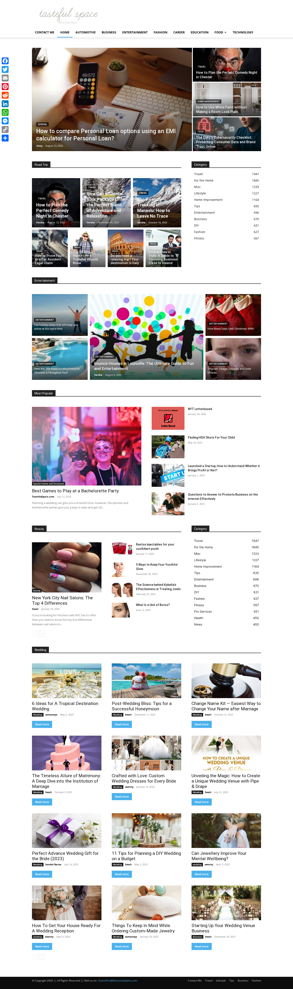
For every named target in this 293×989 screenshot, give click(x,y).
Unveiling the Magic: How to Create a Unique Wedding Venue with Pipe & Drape (226, 781)
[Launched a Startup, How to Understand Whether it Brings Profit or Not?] (168, 475)
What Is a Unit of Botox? (153, 605)
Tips (231, 980)
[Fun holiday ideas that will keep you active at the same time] (60, 315)
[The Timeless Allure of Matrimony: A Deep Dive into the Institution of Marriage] (66, 753)
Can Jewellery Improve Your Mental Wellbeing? (219, 856)
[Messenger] (5, 121)
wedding (197, 864)
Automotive (86, 32)
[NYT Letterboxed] (168, 418)
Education (199, 32)
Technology (243, 32)
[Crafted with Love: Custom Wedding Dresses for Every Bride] (146, 753)
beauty (36, 590)
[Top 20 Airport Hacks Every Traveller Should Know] (88, 248)
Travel (202, 67)
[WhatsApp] (5, 112)
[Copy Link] (5, 129)
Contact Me (44, 32)
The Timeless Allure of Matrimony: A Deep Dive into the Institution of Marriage (66, 781)
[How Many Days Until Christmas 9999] (233, 315)
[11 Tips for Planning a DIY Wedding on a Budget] (146, 830)
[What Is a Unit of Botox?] (122, 610)
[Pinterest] (5, 86)
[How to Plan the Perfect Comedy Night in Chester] (227, 65)
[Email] (5, 78)
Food (218, 32)
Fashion (160, 32)
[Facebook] (5, 61)
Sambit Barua (53, 864)
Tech (201, 132)
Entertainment (135, 32)
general (42, 124)
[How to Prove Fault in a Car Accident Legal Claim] (50, 248)
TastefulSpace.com (43, 496)
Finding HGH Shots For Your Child (211, 437)
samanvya (51, 714)
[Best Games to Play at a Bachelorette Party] (86, 446)
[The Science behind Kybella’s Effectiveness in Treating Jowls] (122, 590)
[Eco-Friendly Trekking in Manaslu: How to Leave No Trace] (157, 202)
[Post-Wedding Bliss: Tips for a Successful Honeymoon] (146, 680)
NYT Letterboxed (200, 409)
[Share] (5, 138)
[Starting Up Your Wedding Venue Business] (226, 902)
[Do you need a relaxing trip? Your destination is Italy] (125, 248)
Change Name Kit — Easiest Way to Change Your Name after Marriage (226, 706)
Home (64, 32)
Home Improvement (209, 101)
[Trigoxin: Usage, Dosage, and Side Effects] (233, 359)
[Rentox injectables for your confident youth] (122, 549)
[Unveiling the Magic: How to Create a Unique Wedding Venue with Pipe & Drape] (226, 753)
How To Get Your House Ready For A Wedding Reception (66, 928)
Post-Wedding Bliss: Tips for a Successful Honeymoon (142, 706)
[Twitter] (5, 69)
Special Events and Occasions (48, 483)
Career (179, 32)
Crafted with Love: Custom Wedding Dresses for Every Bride (144, 778)
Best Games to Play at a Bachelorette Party (75, 490)
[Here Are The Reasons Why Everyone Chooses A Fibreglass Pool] (60, 359)
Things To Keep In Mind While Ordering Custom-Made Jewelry (143, 928)
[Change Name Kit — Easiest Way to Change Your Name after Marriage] (226, 680)
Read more (42, 724)
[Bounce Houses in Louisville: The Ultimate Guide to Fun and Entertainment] (146, 337)
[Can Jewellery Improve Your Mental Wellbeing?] (226, 830)
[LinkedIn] (5, 103)
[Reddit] (5, 95)
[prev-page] (34, 633)
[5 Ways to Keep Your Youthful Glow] (122, 569)
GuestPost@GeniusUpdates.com (117, 980)
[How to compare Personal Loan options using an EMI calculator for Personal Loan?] (112, 99)
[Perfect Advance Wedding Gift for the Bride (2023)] (66, 830)
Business (109, 32)
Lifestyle (221, 980)
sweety (129, 786)
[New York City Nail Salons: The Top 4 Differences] (66, 567)
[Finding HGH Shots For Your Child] (168, 446)
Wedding (37, 714)
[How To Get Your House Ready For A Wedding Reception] (66, 902)
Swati (35, 608)
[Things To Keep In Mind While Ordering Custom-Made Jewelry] (146, 902)
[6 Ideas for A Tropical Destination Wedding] (66, 680)
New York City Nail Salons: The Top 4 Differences (62, 600)
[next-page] (41, 633)
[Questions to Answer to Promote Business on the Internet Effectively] (168, 503)
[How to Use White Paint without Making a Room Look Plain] (227, 99)
